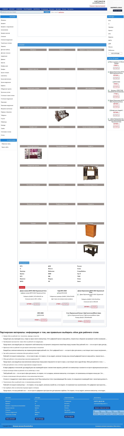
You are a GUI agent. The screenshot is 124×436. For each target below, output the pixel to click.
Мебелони (111, 50)
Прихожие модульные (7, 105)
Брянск (110, 30)
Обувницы (4, 122)
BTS (109, 20)
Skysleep (110, 27)
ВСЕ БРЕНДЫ (39, 419)
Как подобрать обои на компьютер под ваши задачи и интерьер (21, 387)
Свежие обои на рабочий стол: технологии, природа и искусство (21, 336)
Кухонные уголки (5, 92)
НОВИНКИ (19, 9)
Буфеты (3, 85)
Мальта (110, 47)
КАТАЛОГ (12, 9)
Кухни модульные (6, 82)
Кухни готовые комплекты (5, 74)
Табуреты (3, 115)
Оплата (64, 9)
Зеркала (3, 46)
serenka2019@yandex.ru (100, 403)
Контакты (51, 9)
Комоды (3, 125)
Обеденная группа (6, 89)
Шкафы (3, 69)
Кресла (3, 62)
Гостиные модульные (7, 98)
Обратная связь (6, 143)
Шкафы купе (4, 66)
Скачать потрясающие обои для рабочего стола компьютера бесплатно (23, 376)
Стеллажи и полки (6, 131)
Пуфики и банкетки (6, 112)
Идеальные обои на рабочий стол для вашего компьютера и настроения (23, 347)
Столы (3, 135)
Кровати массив (5, 33)
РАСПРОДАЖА (28, 9)
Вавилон (110, 37)
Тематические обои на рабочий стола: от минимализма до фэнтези (22, 382)
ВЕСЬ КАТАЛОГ (10, 419)
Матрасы (3, 20)
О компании (44, 9)
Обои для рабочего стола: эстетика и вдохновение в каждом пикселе (22, 364)
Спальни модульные (6, 39)
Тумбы (3, 128)
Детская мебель (5, 49)
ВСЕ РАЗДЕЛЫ (69, 416)
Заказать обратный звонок (97, 6)
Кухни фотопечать (6, 79)
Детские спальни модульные (5, 54)
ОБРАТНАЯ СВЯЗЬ (69, 412)
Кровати (3, 23)
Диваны (3, 59)
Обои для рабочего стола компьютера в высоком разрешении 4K (21, 359)
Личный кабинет (117, 10)
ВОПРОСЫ (37, 9)
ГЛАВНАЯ (5, 9)
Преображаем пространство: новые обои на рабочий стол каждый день (23, 341)
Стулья (3, 118)
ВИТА (110, 40)
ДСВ (109, 43)
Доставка (58, 9)
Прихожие (4, 102)
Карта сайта (5, 147)
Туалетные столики (6, 43)
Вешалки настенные (6, 108)
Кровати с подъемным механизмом (7, 28)
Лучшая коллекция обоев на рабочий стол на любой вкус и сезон (21, 370)
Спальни (3, 36)
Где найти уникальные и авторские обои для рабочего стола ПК (21, 353)
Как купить (70, 9)
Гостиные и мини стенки (7, 95)
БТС (109, 33)
